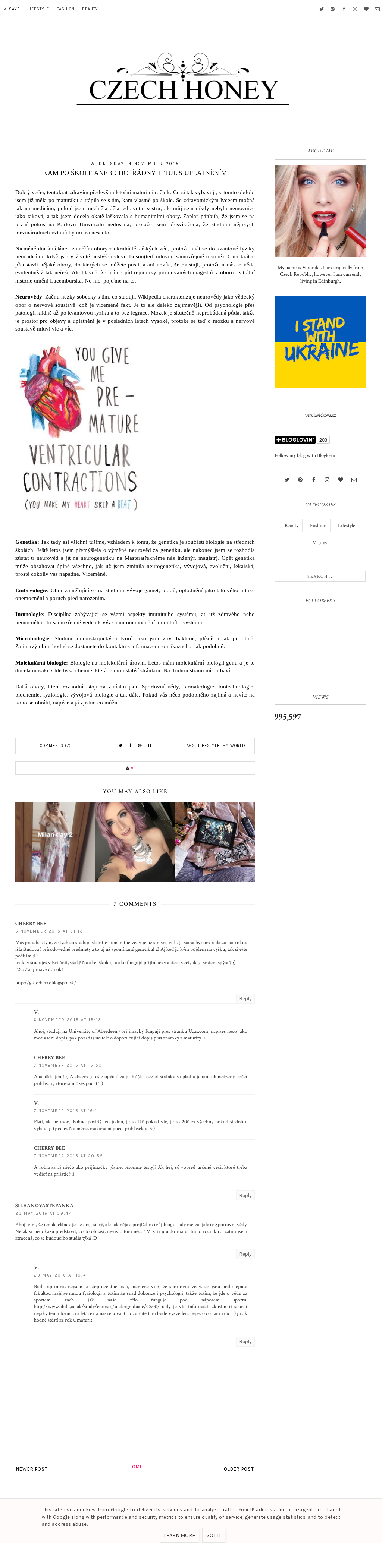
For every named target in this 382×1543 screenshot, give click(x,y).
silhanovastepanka (44, 1205)
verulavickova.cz (320, 415)
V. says (12, 9)
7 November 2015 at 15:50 (68, 1065)
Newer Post (32, 1469)
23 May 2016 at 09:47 (43, 1213)
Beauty (90, 9)
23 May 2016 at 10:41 (61, 1275)
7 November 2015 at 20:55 (68, 1156)
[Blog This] (149, 746)
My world (233, 745)
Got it (213, 1535)
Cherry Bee (30, 923)
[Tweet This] (120, 746)
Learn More (179, 1535)
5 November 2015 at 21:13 (49, 931)
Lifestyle (38, 9)
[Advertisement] (320, 852)
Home (136, 1467)
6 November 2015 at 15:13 (67, 1019)
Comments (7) (55, 745)
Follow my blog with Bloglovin (305, 455)
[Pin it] (140, 746)
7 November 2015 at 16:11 (67, 1110)
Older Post (239, 1469)
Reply (245, 998)
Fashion (66, 9)
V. (36, 1012)
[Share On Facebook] (130, 746)
